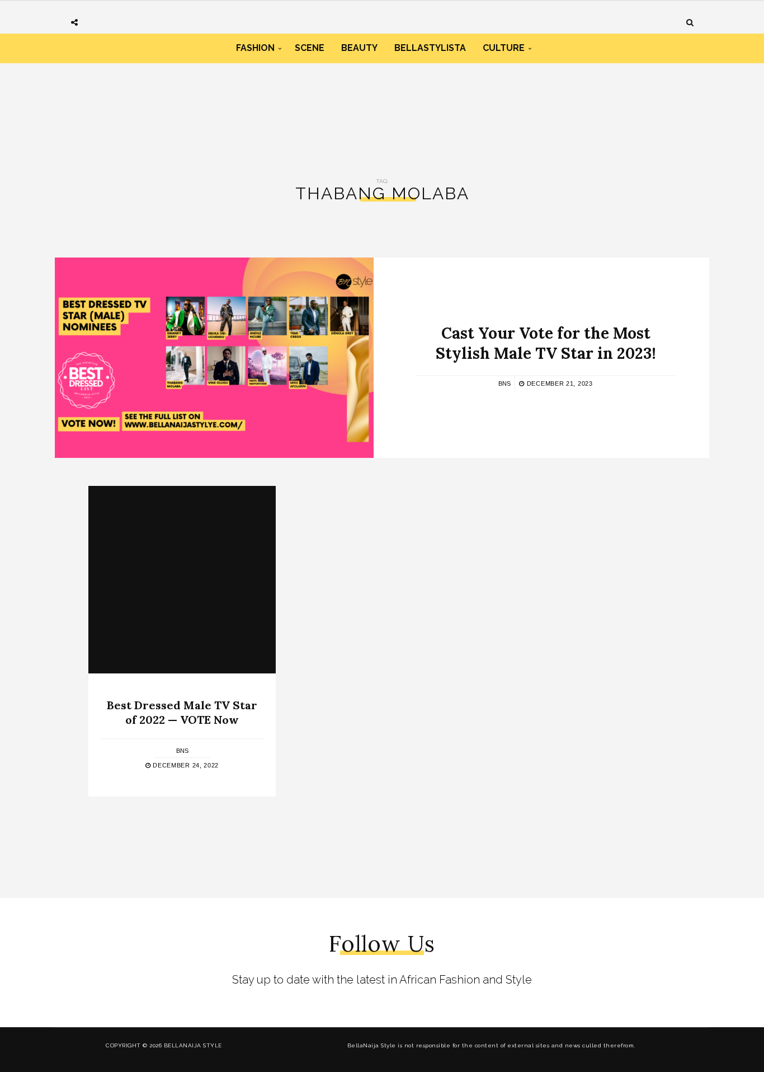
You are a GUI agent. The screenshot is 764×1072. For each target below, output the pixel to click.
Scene (309, 48)
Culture (504, 48)
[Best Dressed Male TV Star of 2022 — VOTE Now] (182, 579)
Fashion (255, 48)
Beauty (359, 48)
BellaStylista (430, 48)
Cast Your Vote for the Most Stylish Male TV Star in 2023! (546, 343)
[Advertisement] (382, 111)
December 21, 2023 (558, 383)
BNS (504, 383)
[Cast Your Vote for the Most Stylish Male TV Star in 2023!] (214, 358)
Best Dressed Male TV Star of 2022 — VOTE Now (182, 712)
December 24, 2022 (185, 765)
